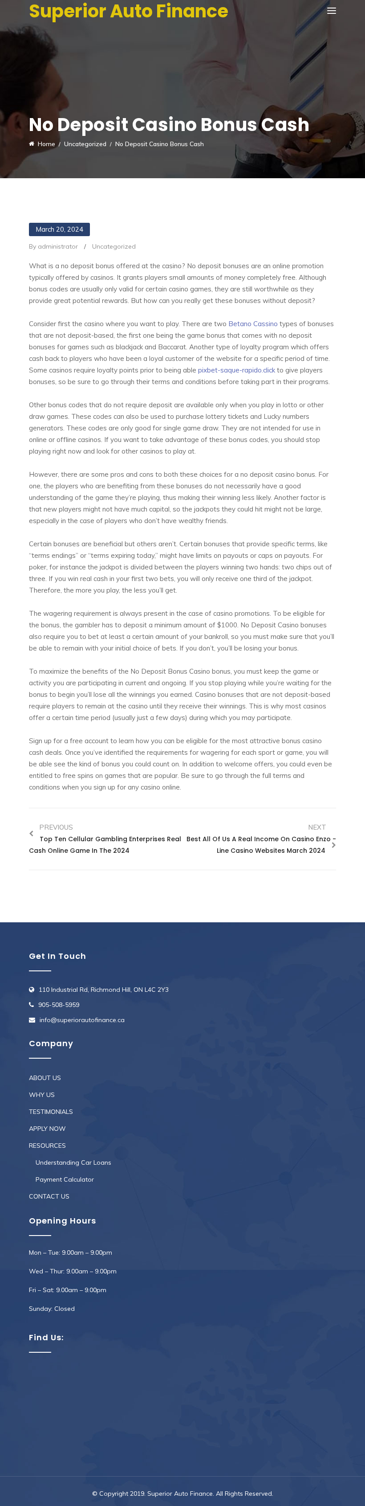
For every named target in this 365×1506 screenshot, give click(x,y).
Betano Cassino (253, 323)
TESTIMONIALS (51, 1112)
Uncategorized (114, 246)
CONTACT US (49, 1196)
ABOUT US (45, 1078)
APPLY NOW (47, 1129)
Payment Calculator (65, 1179)
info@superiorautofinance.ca (82, 1020)
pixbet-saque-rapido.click (236, 370)
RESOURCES (47, 1146)
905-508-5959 (58, 1005)
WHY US (42, 1095)
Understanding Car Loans (73, 1162)
